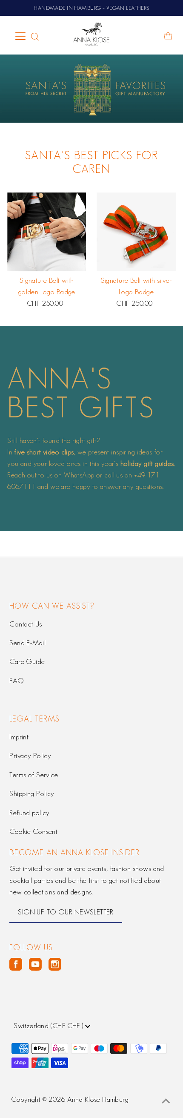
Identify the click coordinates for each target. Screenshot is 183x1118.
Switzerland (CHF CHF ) (49, 1025)
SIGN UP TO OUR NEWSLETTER (66, 912)
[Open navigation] (21, 36)
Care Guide (27, 661)
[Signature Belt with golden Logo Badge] (46, 232)
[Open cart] (168, 36)
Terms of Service (33, 775)
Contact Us (25, 624)
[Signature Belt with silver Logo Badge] (136, 232)
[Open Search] (34, 36)
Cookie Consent (33, 831)
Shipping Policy (31, 793)
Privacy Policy (30, 755)
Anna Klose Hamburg (98, 1099)
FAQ (16, 680)
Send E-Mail (27, 643)
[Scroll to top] (165, 1100)
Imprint (19, 737)
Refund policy (29, 812)
